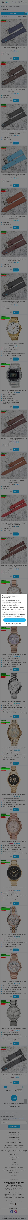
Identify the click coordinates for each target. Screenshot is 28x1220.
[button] (14, 624)
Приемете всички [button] (14, 620)
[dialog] (14, 610)
